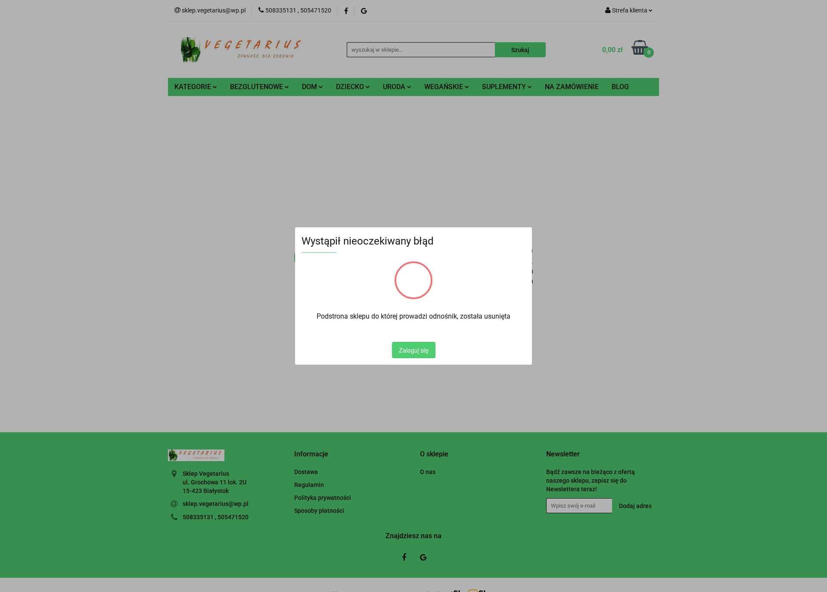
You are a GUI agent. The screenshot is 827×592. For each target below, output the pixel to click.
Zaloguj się (414, 350)
